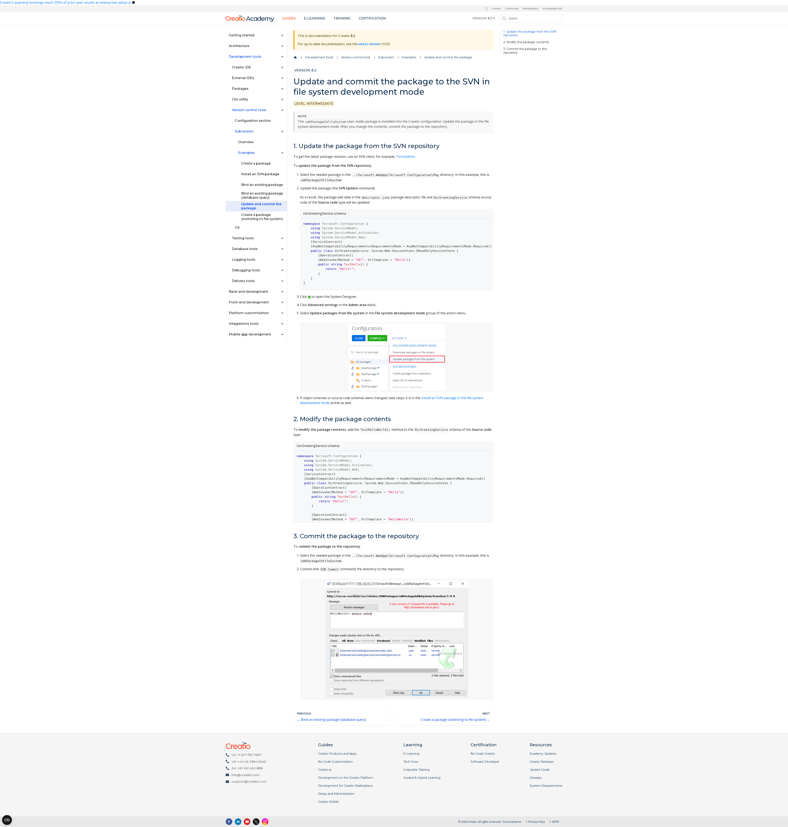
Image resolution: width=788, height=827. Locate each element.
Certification (372, 18)
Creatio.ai (324, 770)
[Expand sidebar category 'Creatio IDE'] (282, 67)
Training (341, 18)
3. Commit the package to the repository (525, 50)
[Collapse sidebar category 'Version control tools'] (282, 110)
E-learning (314, 18)
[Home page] (295, 57)
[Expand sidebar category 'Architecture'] (282, 46)
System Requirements (546, 786)
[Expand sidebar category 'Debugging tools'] (282, 270)
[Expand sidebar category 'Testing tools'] (282, 238)
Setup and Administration (336, 794)
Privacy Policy (536, 822)
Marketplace (530, 8)
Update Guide (540, 770)
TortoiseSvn (405, 156)
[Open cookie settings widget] (7, 820)
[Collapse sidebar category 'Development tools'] (282, 56)
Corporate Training (416, 770)
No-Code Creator (483, 754)
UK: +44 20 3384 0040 (248, 762)
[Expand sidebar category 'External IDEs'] (282, 78)
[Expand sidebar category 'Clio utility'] (282, 99)
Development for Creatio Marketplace (345, 786)
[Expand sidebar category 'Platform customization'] (282, 313)
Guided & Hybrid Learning (421, 778)
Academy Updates (543, 754)
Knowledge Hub (552, 8)
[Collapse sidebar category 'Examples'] (282, 152)
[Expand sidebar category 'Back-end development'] (282, 291)
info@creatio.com (245, 775)
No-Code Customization (335, 762)
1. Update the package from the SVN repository (529, 33)
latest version (369, 44)
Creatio (496, 8)
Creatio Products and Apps (337, 754)
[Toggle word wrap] (481, 223)
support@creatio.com (249, 781)
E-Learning (411, 754)
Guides (289, 18)
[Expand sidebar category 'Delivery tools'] (282, 281)
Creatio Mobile (328, 802)
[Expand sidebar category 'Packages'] (282, 88)
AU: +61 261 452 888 (247, 768)
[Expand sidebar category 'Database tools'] (282, 249)
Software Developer (485, 762)
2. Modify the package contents (526, 42)
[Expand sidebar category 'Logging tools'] (282, 259)
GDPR (555, 822)
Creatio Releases (542, 762)
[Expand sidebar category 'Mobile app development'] (282, 334)
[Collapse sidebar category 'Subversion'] (282, 131)
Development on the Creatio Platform (345, 778)
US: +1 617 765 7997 (246, 755)
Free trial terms (512, 822)
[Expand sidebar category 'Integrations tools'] (282, 323)
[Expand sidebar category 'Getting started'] (282, 35)
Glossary (536, 778)
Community (512, 8)
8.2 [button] (490, 18)
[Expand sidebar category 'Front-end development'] (282, 302)
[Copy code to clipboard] (488, 223)
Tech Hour (410, 762)
